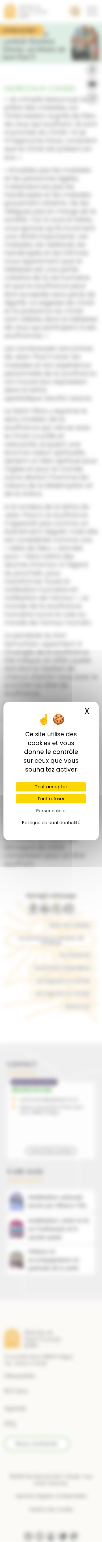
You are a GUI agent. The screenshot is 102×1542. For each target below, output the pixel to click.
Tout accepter (51, 787)
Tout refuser (51, 798)
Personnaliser (51, 810)
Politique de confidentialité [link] (51, 822)
